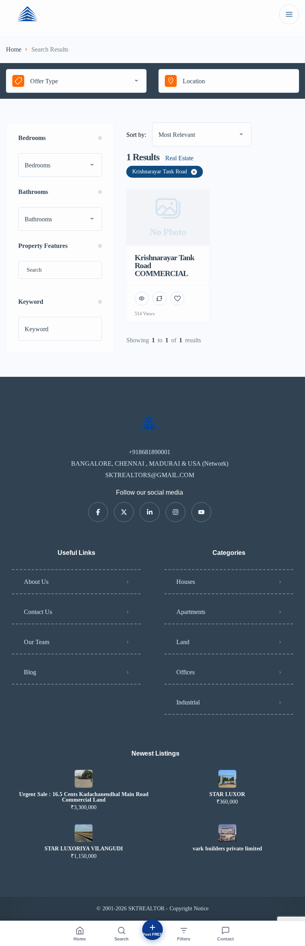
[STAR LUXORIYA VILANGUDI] (84, 833)
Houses (185, 581)
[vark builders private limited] (227, 833)
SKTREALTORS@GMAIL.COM (149, 475)
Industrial (188, 702)
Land (182, 642)
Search (121, 938)
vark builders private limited (227, 849)
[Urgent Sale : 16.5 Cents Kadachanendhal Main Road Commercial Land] (84, 779)
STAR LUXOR (227, 794)
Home (13, 49)
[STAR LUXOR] (227, 779)
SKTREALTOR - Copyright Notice (168, 908)
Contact (225, 938)
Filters (183, 938)
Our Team (36, 642)
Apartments (190, 611)
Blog (30, 672)
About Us (36, 581)
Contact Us (38, 611)
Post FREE (152, 934)
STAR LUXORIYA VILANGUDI (83, 849)
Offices (185, 672)
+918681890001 (149, 452)
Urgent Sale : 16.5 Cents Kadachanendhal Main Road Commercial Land (84, 797)
